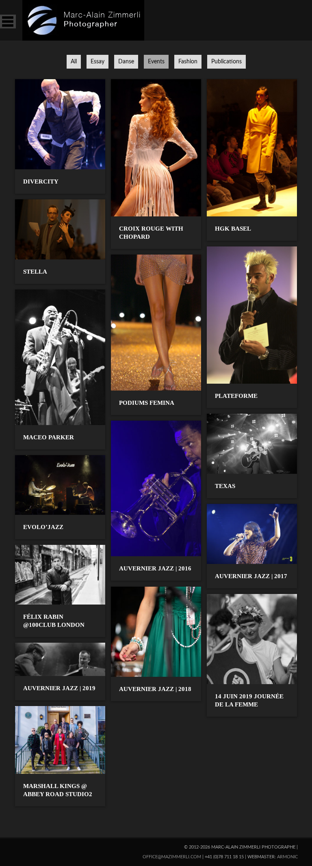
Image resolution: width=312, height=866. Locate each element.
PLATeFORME (236, 396)
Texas (225, 486)
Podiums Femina (146, 403)
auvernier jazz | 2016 (155, 568)
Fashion (187, 62)
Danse (126, 62)
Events (156, 62)
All (74, 62)
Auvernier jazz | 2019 (59, 688)
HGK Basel (233, 228)
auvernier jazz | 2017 (251, 576)
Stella (35, 271)
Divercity (40, 181)
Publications (226, 62)
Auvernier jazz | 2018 (155, 689)
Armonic (287, 857)
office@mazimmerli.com (172, 857)
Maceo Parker (48, 437)
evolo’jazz (43, 527)
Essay (97, 62)
